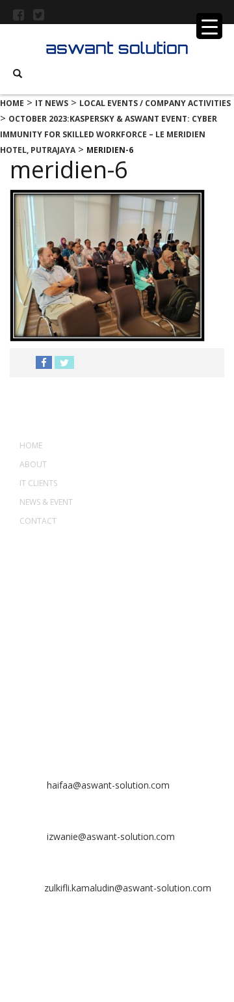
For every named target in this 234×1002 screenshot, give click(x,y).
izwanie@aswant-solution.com (109, 836)
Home (31, 445)
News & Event (46, 502)
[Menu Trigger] (209, 26)
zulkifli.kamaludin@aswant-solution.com (127, 888)
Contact (38, 520)
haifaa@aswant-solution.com (107, 785)
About (33, 464)
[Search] (17, 73)
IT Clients (38, 483)
